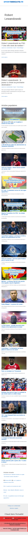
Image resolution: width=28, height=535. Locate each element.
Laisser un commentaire (7, 47)
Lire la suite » (4, 57)
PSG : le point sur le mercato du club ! (12, 486)
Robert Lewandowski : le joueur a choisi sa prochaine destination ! (12, 82)
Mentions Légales (14, 508)
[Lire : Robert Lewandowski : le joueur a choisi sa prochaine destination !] (14, 70)
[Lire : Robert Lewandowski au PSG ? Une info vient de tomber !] (14, 33)
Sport (14, 47)
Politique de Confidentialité (14, 505)
